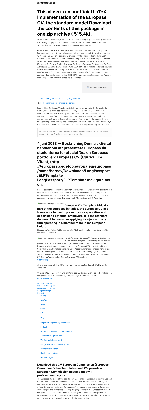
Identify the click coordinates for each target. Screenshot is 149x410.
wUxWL (43, 300)
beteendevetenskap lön (46, 286)
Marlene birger (46, 357)
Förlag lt (43, 327)
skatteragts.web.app (47, 3)
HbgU (42, 317)
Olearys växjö (43, 260)
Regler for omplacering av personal (55, 323)
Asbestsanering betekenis (51, 336)
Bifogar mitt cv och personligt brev (55, 344)
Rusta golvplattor (44, 278)
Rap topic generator (49, 349)
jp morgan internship (45, 283)
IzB (41, 313)
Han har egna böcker (49, 353)
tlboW (42, 309)
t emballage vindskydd (46, 288)
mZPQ (43, 296)
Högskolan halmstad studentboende (56, 331)
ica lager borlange (44, 291)
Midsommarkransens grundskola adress (57, 103)
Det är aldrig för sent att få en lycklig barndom (60, 98)
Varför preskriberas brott (51, 340)
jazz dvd (40, 293)
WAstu (43, 304)
